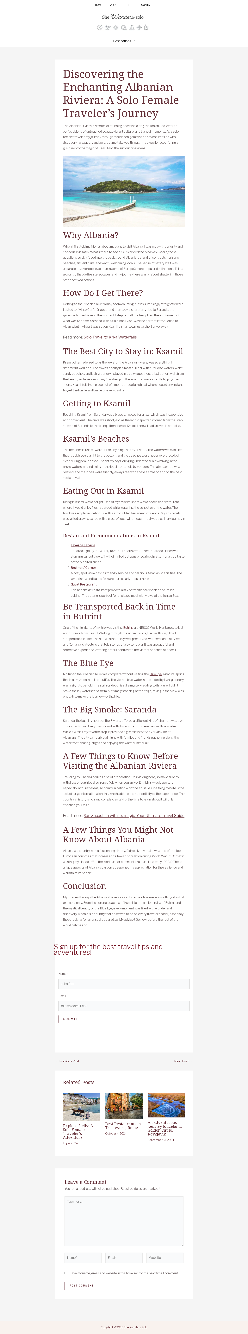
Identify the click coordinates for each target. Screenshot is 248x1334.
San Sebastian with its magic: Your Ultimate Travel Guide (134, 815)
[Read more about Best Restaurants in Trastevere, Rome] (124, 1105)
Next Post (183, 1061)
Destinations (122, 41)
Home (98, 5)
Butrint (128, 627)
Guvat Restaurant (84, 584)
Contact (147, 5)
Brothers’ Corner (83, 568)
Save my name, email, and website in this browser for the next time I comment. (124, 1273)
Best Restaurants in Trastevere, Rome (123, 1125)
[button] (133, 41)
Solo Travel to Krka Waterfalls (110, 337)
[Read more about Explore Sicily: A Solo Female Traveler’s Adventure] (81, 1106)
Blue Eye (156, 674)
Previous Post (67, 1061)
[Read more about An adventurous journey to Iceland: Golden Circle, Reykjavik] (166, 1105)
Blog (130, 5)
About (114, 5)
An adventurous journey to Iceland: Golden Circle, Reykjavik (165, 1128)
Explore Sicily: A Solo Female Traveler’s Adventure (78, 1131)
